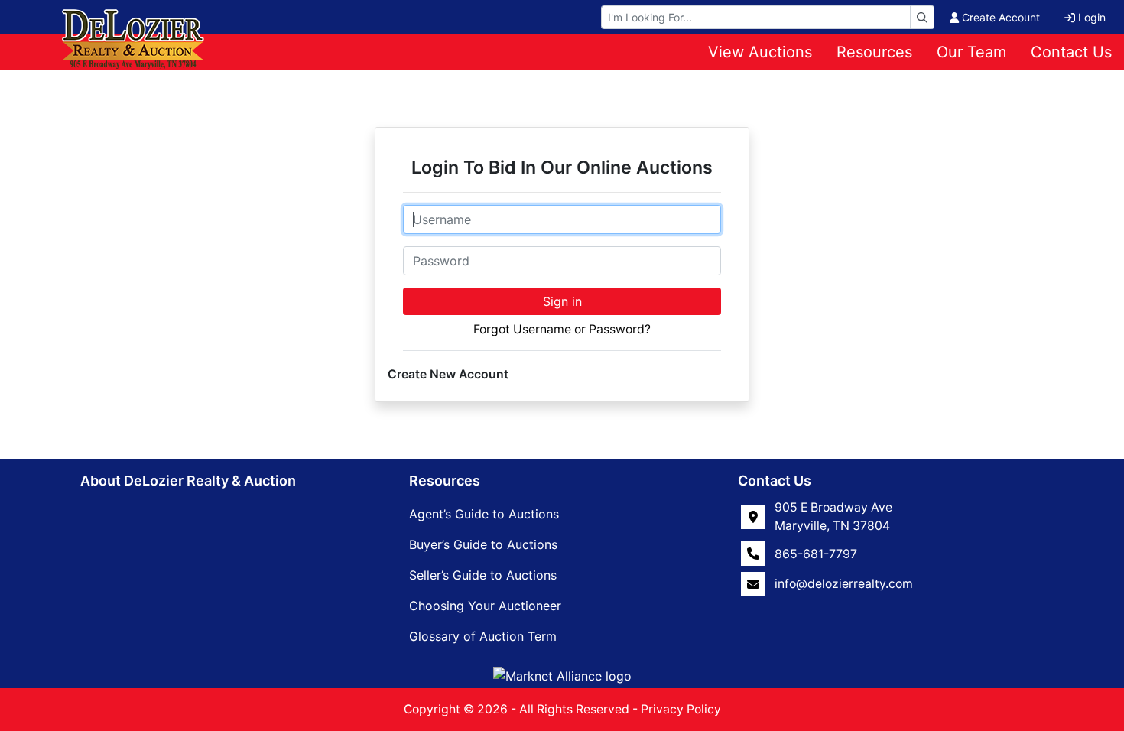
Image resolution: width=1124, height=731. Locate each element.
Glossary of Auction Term (483, 636)
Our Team (971, 52)
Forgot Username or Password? (562, 329)
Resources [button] (874, 52)
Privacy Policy (681, 709)
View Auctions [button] (760, 52)
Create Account (1001, 17)
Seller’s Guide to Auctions (483, 575)
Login (1092, 17)
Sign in (562, 301)
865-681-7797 (816, 553)
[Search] (922, 17)
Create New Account (448, 374)
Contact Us (1071, 52)
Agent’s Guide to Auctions (484, 513)
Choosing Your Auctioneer (485, 605)
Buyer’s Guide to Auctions (483, 544)
